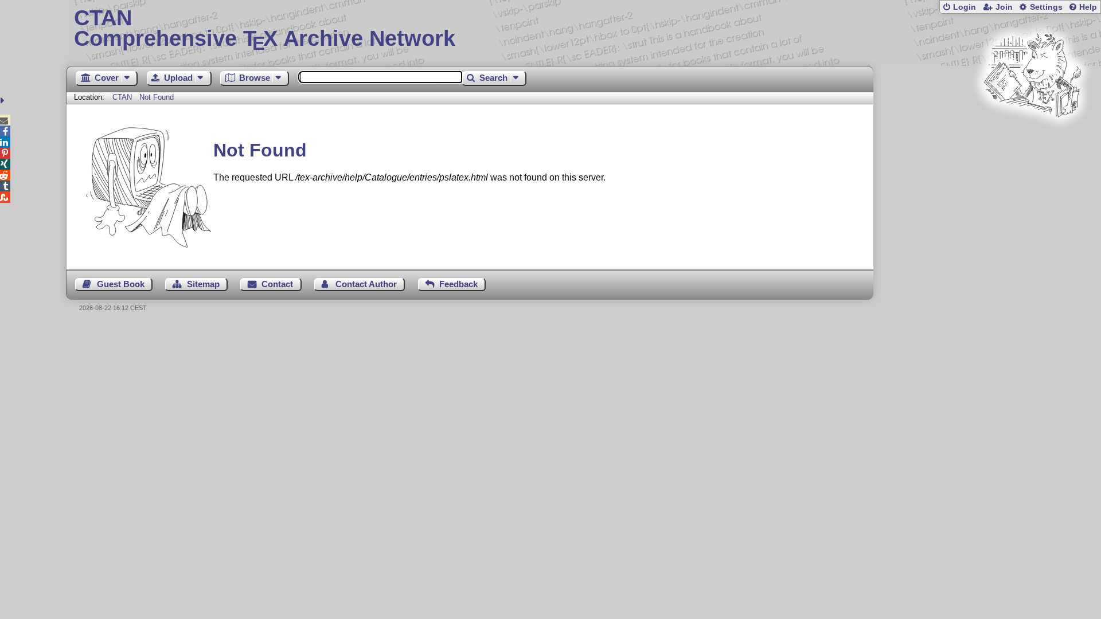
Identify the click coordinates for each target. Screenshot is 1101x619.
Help (1088, 7)
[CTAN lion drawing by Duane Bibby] (1032, 139)
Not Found (156, 97)
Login (964, 7)
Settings (1046, 7)
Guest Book (121, 284)
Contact (277, 284)
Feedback (458, 284)
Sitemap (203, 284)
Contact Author (366, 284)
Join (1004, 7)
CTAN (122, 97)
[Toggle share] (4, 100)
